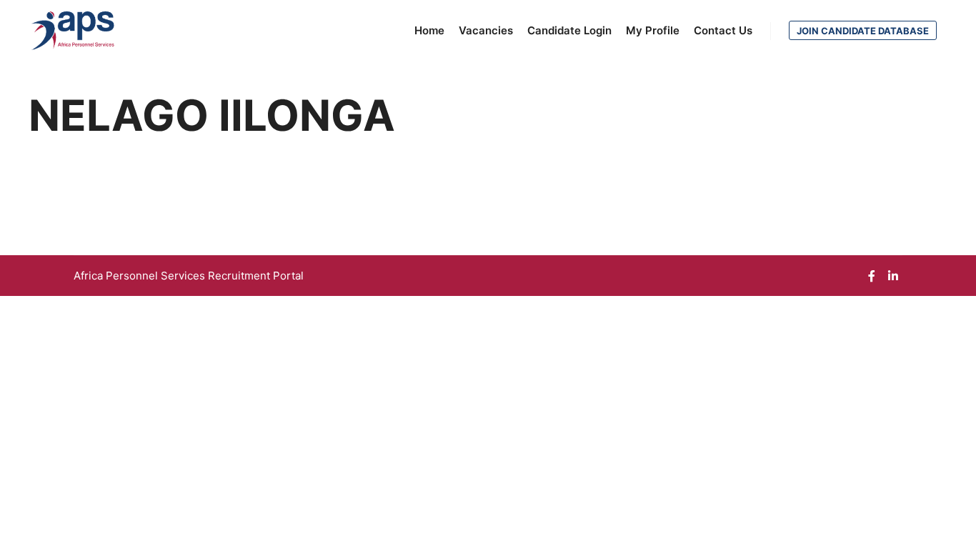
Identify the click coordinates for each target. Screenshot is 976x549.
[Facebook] (871, 276)
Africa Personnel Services (141, 275)
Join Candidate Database (863, 30)
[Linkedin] (893, 276)
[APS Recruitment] (73, 30)
